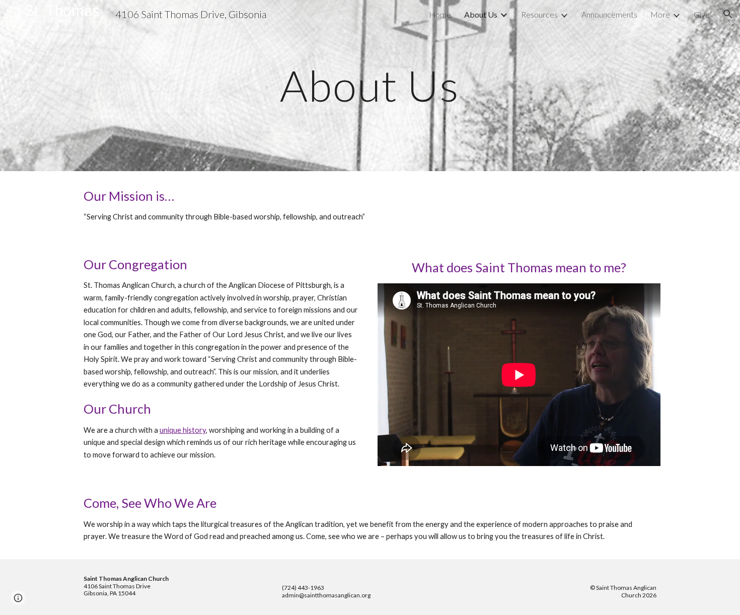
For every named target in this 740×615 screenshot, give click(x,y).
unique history (183, 430)
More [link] (660, 14)
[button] (728, 14)
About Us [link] (480, 14)
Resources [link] (539, 14)
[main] (370, 85)
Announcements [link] (609, 14)
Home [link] (440, 14)
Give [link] (702, 14)
